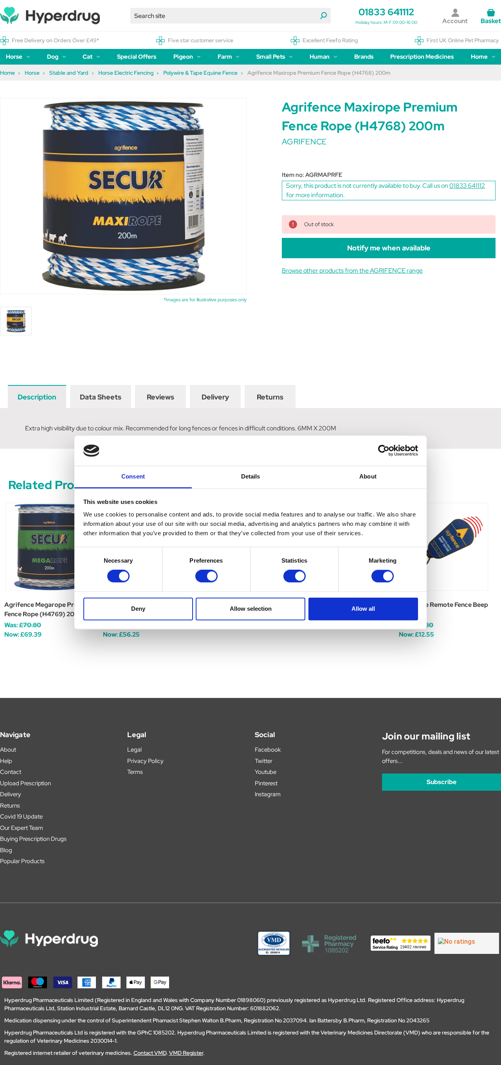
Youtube (265, 772)
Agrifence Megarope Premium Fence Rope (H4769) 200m (49, 609)
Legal (134, 750)
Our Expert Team (21, 828)
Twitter (263, 761)
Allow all (363, 608)
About (8, 750)
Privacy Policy (145, 761)
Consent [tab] (133, 476)
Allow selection (251, 608)
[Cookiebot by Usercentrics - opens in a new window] (384, 451)
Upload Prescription (25, 783)
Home (479, 57)
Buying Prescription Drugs (33, 839)
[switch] (206, 576)
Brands (363, 57)
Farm (225, 57)
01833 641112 (386, 12)
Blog (6, 850)
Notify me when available (389, 247)
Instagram (268, 794)
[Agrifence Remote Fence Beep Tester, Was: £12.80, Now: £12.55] (444, 547)
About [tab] (368, 476)
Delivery (215, 396)
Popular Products (22, 861)
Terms (135, 772)
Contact (10, 772)
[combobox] (230, 15)
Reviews (160, 396)
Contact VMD (149, 1052)
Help (6, 761)
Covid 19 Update (21, 816)
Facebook (268, 750)
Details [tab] (250, 476)
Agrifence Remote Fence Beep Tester (443, 609)
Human (320, 57)
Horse (14, 57)
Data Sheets (100, 396)
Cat (87, 57)
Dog (52, 57)
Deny (138, 608)
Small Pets (270, 57)
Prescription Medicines (422, 57)
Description (37, 396)
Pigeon (183, 57)
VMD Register (186, 1052)
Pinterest (266, 783)
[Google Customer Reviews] (466, 943)
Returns (270, 396)
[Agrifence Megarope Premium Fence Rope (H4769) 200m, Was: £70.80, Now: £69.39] (49, 547)
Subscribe (441, 782)
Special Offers (136, 57)
